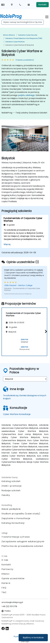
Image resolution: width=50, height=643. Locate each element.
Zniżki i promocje (12, 485)
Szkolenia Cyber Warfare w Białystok (19, 45)
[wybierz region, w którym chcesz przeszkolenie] (12, 4)
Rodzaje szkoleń (11, 490)
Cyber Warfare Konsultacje (17, 414)
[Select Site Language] (2, 4)
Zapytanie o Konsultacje (16, 518)
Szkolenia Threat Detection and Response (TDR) (23, 38)
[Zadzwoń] (20, 4)
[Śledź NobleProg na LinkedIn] (7, 628)
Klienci (5, 573)
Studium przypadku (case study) (21, 513)
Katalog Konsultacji (13, 523)
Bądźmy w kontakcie (33, 637)
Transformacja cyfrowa (16, 536)
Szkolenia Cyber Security (27, 35)
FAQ (4, 587)
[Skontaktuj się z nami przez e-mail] (29, 4)
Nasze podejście (11, 509)
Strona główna (9, 35)
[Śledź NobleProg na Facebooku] (3, 628)
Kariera (6, 583)
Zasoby (6, 495)
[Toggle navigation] (47, 16)
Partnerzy (7, 569)
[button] (45, 331)
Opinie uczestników (13, 578)
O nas (5, 559)
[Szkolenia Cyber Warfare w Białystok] (13, 16)
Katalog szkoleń (11, 481)
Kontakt (42, 4)
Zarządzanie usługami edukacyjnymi (23, 541)
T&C (4, 592)
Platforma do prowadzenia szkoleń (22, 546)
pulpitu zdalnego (26, 95)
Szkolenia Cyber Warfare (14, 42)
